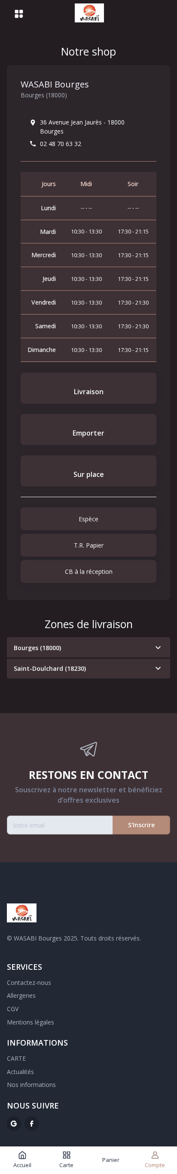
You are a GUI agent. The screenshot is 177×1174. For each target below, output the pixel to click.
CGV (12, 1009)
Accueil (22, 1165)
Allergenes (21, 995)
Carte (66, 1165)
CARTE (16, 1058)
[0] (152, 13)
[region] (88, 267)
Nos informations (31, 1085)
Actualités (20, 1072)
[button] (88, 647)
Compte (155, 1165)
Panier (110, 1160)
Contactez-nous (29, 982)
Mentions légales (30, 1022)
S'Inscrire (141, 825)
